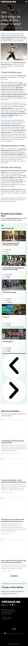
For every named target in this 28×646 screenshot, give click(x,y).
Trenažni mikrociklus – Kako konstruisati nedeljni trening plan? (13, 481)
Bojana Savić (3, 453)
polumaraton (15, 104)
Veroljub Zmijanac (4, 533)
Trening (4, 12)
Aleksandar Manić (4, 492)
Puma (18, 453)
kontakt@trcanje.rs (5, 619)
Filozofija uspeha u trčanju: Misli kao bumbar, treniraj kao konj (12, 520)
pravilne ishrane (5, 111)
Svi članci (14, 576)
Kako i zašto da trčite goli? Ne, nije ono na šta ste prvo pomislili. (13, 561)
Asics (12, 453)
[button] (26, 1)
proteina (17, 150)
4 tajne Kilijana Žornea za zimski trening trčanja (12, 442)
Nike (15, 453)
